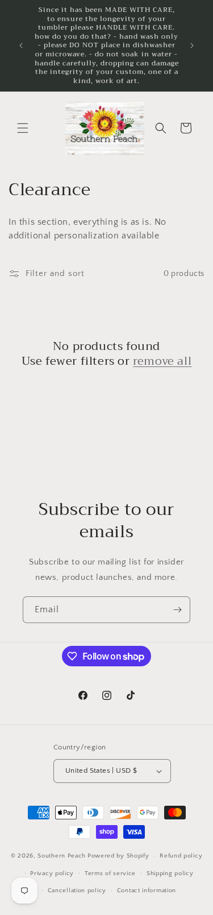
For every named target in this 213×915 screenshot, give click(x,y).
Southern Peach (61, 855)
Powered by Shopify (118, 855)
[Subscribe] (177, 609)
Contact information (146, 890)
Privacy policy (52, 873)
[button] (22, 128)
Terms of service (110, 873)
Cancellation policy (77, 890)
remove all (162, 361)
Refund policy (181, 855)
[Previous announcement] (21, 45)
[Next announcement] (191, 45)
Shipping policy (170, 873)
